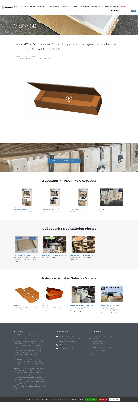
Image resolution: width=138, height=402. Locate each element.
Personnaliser (115, 399)
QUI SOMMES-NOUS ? (97, 7)
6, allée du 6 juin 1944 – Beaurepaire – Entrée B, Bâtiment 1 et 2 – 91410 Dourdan (71, 339)
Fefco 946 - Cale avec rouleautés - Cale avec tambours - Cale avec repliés (26, 259)
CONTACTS (123, 7)
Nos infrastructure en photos (54, 255)
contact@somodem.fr (67, 348)
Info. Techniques (84, 7)
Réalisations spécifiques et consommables (33, 7)
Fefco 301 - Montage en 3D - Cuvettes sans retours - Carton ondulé (53, 309)
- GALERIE (93, 352)
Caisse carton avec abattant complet (26, 212)
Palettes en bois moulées (79, 212)
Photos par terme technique (81, 255)
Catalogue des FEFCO (22, 255)
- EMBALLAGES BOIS (97, 343)
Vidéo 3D (25, 26)
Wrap (75, 7)
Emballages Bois (66, 7)
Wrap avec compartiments (51, 212)
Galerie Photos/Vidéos (111, 7)
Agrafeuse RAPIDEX (48, 257)
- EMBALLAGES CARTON (98, 341)
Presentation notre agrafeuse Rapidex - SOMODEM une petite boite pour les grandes (81, 309)
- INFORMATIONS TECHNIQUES (101, 348)
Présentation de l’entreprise (81, 305)
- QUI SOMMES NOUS (97, 350)
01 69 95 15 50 (64, 345)
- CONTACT (93, 354)
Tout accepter (91, 399)
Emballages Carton (53, 7)
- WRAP (92, 345)
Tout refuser (103, 399)
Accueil (16, 7)
